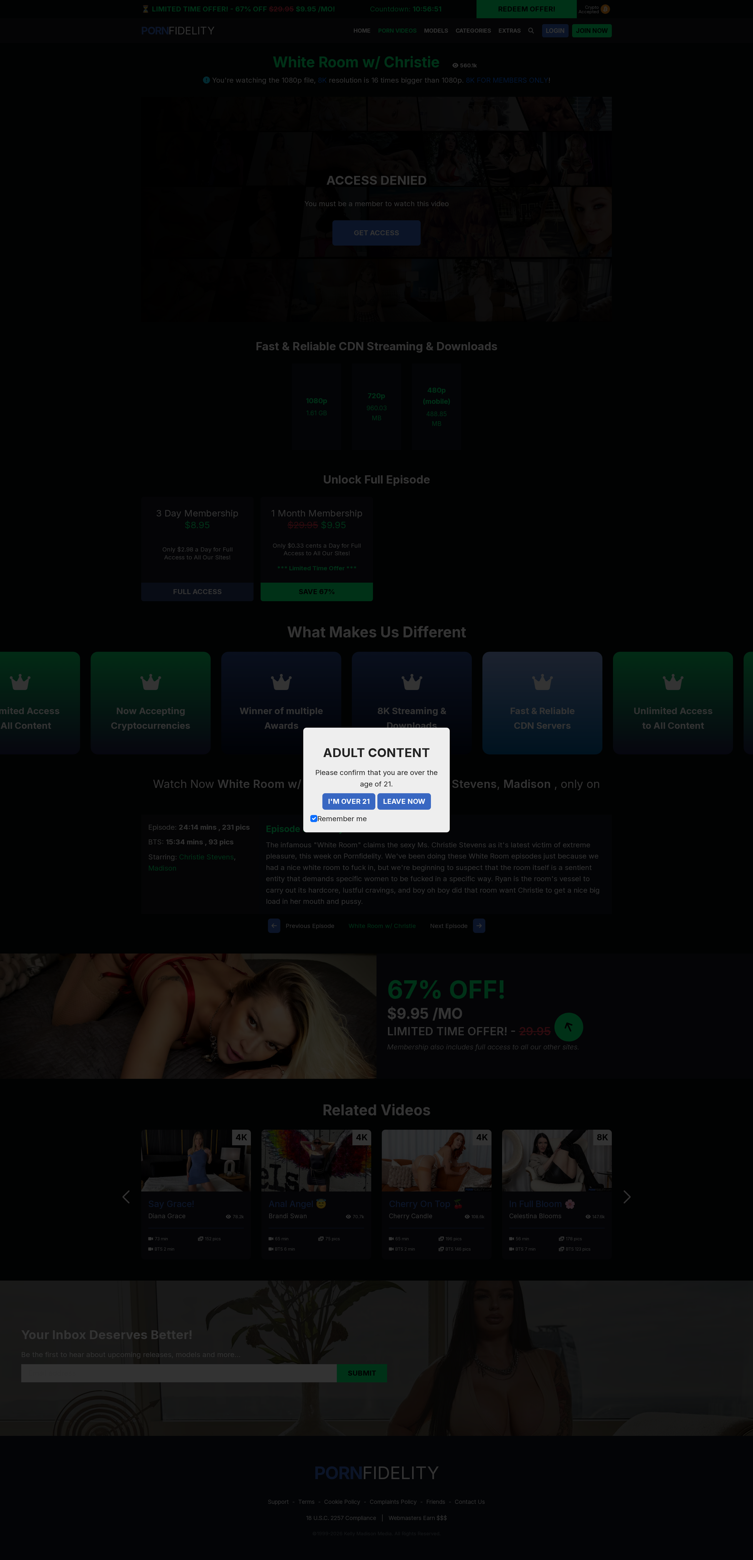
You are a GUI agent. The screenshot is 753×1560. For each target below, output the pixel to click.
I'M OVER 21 (349, 801)
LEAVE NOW (404, 801)
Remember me (342, 818)
